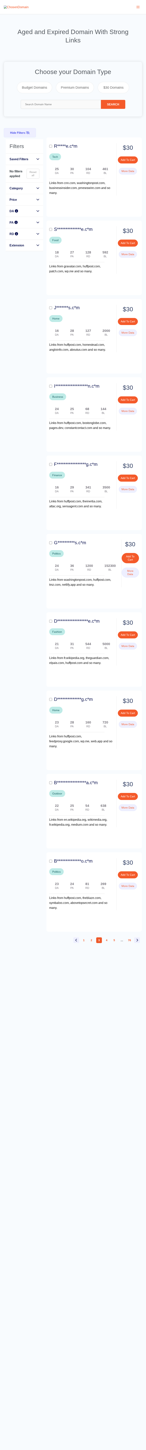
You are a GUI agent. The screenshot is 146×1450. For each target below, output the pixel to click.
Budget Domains (34, 87)
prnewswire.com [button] (89, 188)
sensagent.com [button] (73, 506)
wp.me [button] (69, 271)
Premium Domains (75, 87)
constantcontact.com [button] (79, 427)
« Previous (76, 940)
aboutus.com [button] (79, 349)
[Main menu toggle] (138, 7)
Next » (137, 940)
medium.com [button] (80, 824)
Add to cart (128, 159)
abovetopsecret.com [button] (84, 902)
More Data (127, 171)
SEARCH (113, 104)
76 (129, 940)
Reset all (32, 173)
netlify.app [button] (69, 584)
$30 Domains (113, 87)
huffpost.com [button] (74, 662)
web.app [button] (97, 741)
